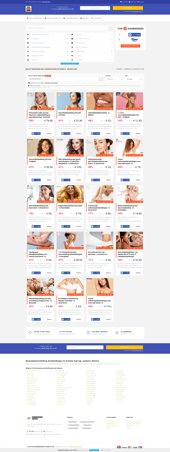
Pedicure (94, 34)
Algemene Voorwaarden (133, 424)
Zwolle (118, 400)
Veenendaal (119, 375)
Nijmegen (89, 385)
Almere (84, 85)
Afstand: (108, 76)
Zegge (118, 394)
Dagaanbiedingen (71, 18)
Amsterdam (44, 87)
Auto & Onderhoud (111, 422)
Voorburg (119, 381)
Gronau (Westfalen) (62, 387)
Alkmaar (29, 373)
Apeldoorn (30, 383)
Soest (107, 85)
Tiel (87, 404)
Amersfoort (30, 379)
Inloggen (141, 2)
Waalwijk (118, 383)
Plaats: (39, 76)
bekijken (49, 133)
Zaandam (119, 391)
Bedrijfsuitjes (72, 422)
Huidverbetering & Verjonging (50, 47)
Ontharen (50, 60)
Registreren (133, 2)
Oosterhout (89, 387)
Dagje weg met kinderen (87, 422)
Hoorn (58, 404)
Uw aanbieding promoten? (130, 46)
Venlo (117, 377)
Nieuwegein (90, 383)
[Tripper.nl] (134, 39)
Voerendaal (119, 379)
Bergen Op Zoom (32, 389)
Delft (28, 400)
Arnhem (114, 85)
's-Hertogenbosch (32, 371)
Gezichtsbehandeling (50, 43)
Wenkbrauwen (94, 51)
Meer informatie (94, 450)
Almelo (30, 87)
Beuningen (30, 391)
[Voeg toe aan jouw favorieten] (29, 95)
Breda (36, 87)
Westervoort (120, 387)
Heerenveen (60, 394)
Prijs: (126, 76)
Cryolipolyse (50, 39)
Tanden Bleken (94, 43)
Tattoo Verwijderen (94, 47)
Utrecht (91, 85)
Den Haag (53, 85)
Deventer (59, 371)
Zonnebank (94, 60)
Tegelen (88, 402)
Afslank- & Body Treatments (50, 34)
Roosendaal (90, 394)
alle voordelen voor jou (137, 11)
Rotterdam (44, 85)
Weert (118, 385)
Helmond (77, 85)
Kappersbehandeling (50, 51)
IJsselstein (89, 371)
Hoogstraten (60, 402)
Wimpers (94, 56)
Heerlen (59, 396)
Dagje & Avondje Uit (54, 18)
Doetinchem (60, 375)
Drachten (59, 377)
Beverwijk (30, 394)
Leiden (136, 85)
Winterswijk (119, 389)
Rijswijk (70, 85)
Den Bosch (30, 402)
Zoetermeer (119, 398)
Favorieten (125, 2)
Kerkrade (89, 373)
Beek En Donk (31, 387)
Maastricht (89, 381)
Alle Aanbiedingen (35, 18)
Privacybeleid (130, 425)
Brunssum (30, 398)
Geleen (59, 383)
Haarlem (121, 85)
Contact (128, 428)
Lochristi (89, 379)
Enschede (60, 381)
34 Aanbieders (130, 334)
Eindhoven (62, 85)
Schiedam (89, 398)
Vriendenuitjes (87, 428)
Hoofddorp (60, 400)
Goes (58, 385)
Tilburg (129, 85)
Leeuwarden (99, 85)
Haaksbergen (61, 389)
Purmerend (89, 389)
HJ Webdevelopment (75, 446)
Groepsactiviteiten (74, 425)
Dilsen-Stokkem (61, 373)
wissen (48, 75)
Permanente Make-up (94, 39)
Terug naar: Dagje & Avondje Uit (70, 63)
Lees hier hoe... (46, 1)
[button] (110, 28)
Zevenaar (119, 396)
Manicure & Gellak (50, 56)
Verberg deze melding (105, 450)
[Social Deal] (134, 34)
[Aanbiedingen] (45, 418)
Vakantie (85, 18)
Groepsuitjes (87, 425)
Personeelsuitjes (73, 428)
